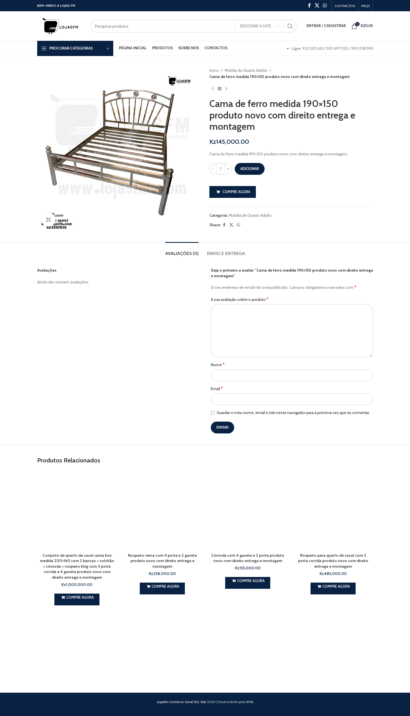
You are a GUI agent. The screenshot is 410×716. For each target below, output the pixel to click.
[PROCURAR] (290, 26)
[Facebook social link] (309, 5)
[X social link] (317, 5)
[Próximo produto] (226, 89)
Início (214, 70)
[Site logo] (61, 25)
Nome (218, 364)
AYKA (249, 702)
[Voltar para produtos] (219, 89)
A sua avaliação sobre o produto (240, 299)
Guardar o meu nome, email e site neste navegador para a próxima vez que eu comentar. (293, 412)
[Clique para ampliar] (48, 219)
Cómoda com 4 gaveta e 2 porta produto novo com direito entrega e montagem (247, 558)
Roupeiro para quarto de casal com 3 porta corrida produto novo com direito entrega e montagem (333, 561)
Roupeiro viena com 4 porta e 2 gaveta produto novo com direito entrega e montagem (162, 561)
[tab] (182, 250)
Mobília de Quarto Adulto (246, 70)
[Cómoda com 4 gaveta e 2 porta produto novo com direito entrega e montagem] (248, 510)
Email (217, 388)
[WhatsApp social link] (325, 5)
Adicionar (249, 168)
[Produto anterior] (212, 89)
